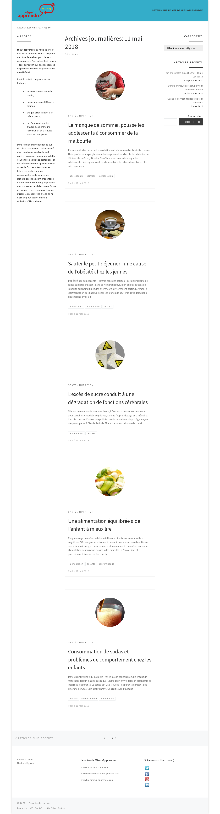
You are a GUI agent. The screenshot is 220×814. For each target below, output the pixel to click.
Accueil (21, 27)
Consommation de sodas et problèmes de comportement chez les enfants (109, 659)
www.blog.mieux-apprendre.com (97, 780)
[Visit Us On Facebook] (173, 773)
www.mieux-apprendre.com (94, 767)
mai (35, 27)
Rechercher (195, 116)
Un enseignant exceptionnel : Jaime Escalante (184, 74)
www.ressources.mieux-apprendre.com (100, 773)
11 (40, 27)
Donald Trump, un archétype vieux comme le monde (185, 87)
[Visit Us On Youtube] (173, 779)
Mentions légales (25, 763)
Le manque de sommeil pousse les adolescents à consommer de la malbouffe (106, 133)
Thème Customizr (59, 808)
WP (31, 808)
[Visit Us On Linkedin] (173, 784)
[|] (36, 10)
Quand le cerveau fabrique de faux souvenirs (185, 100)
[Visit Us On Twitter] (173, 768)
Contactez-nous (25, 759)
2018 (29, 27)
